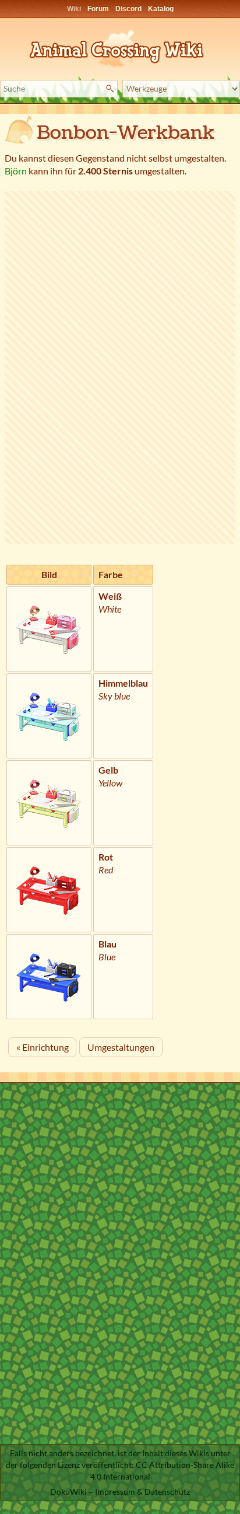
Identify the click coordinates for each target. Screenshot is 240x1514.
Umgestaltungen (120, 1047)
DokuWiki (68, 1491)
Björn (16, 170)
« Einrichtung (42, 1047)
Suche (111, 89)
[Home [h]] (120, 46)
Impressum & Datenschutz (142, 1491)
